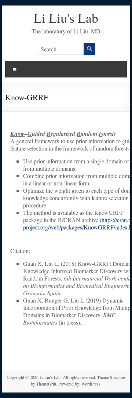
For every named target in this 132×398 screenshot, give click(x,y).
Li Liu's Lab (66, 17)
